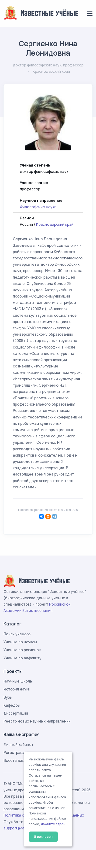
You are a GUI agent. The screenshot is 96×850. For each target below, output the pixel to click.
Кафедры (11, 705)
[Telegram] (54, 516)
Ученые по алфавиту (22, 658)
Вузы (7, 697)
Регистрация (15, 752)
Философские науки (38, 206)
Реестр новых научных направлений (37, 721)
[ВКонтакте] (41, 516)
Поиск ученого (17, 633)
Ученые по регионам (22, 649)
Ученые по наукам (20, 641)
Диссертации (15, 713)
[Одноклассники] (48, 516)
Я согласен (43, 836)
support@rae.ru (17, 828)
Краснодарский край (54, 224)
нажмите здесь (53, 824)
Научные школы (18, 681)
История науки (16, 689)
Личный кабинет (18, 744)
